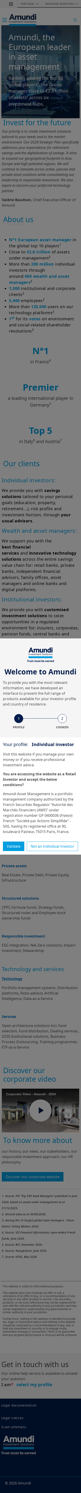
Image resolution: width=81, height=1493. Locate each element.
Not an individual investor (52, 846)
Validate (13, 846)
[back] (68, 769)
